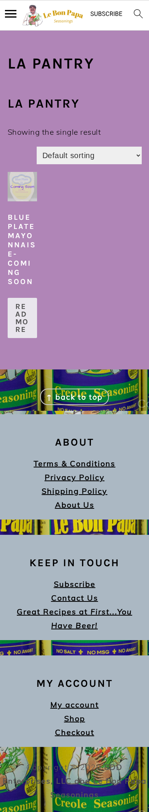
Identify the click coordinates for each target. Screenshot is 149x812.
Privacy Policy (75, 477)
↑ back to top (74, 397)
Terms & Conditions (74, 463)
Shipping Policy (74, 491)
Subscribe (75, 584)
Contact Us (74, 598)
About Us (74, 505)
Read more (22, 318)
